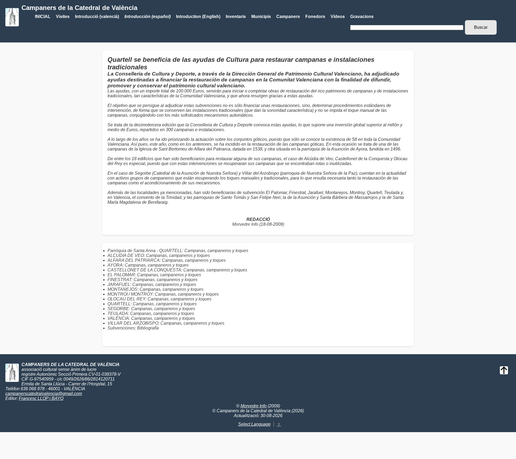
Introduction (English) (198, 16)
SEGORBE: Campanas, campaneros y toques (151, 308)
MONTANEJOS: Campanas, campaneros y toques (155, 289)
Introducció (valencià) (97, 16)
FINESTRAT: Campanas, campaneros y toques (153, 279)
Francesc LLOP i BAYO (41, 398)
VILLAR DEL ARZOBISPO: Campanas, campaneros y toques (166, 323)
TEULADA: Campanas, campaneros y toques (151, 313)
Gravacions (362, 16)
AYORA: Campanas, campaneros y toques (148, 265)
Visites (63, 16)
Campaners (288, 16)
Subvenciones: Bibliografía (133, 328)
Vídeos (338, 16)
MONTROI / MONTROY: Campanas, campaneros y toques (163, 294)
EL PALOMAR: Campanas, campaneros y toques (154, 274)
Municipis (261, 16)
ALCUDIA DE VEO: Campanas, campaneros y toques (159, 255)
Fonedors (315, 16)
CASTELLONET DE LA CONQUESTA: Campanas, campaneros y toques (177, 270)
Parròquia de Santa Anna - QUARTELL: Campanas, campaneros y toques (178, 250)
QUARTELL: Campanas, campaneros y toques (152, 304)
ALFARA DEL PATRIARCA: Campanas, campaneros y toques (167, 260)
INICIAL (43, 16)
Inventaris (236, 16)
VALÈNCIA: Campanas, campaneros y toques (151, 318)
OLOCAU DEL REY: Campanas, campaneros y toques (160, 299)
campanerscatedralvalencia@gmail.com (43, 393)
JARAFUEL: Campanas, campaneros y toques (152, 284)
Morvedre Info (245, 224)
